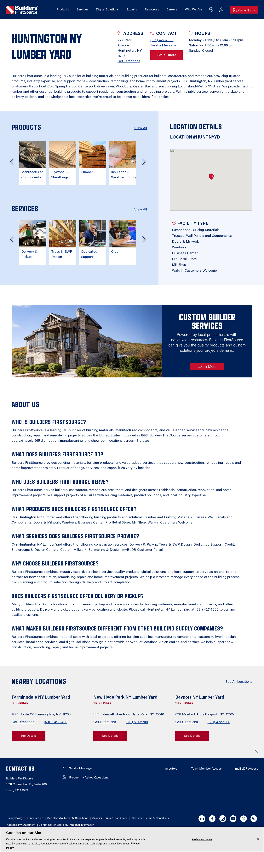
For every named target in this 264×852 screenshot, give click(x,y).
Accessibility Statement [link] (21, 825)
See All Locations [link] (239, 682)
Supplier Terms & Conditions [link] (110, 818)
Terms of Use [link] (35, 818)
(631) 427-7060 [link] (161, 40)
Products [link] (63, 9)
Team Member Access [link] (206, 768)
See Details (28, 735)
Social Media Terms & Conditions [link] (67, 818)
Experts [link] (131, 9)
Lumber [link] (87, 172)
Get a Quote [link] (166, 55)
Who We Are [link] (193, 9)
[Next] (144, 163)
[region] (132, 839)
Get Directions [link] (129, 61)
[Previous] (11, 163)
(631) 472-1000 (219, 722)
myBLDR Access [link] (246, 768)
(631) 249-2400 (55, 722)
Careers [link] (172, 9)
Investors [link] (170, 768)
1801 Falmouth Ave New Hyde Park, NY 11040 (129, 714)
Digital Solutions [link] (107, 9)
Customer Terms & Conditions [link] (150, 818)
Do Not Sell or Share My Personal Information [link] (66, 825)
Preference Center (202, 839)
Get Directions (23, 722)
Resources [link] (152, 9)
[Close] (258, 839)
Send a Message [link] (163, 45)
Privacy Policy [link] (14, 818)
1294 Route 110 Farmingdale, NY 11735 (42, 714)
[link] (22, 10)
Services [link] (82, 9)
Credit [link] (116, 252)
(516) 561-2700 (137, 722)
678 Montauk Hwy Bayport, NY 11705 (205, 714)
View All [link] (140, 128)
